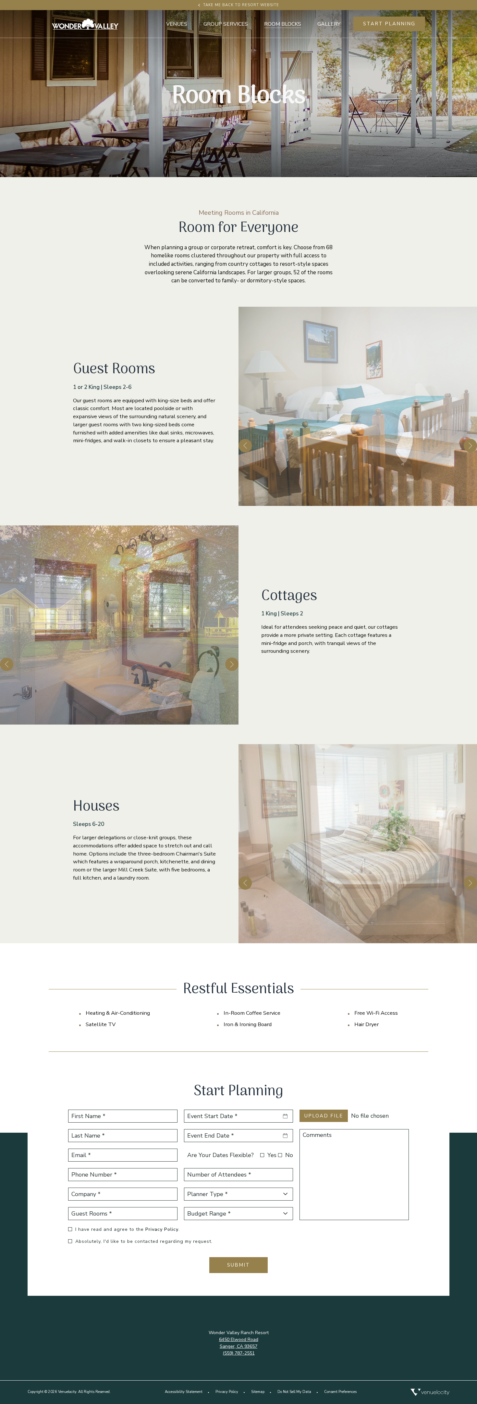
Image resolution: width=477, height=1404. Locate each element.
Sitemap (257, 1391)
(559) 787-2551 (239, 1353)
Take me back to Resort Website (241, 5)
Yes (271, 1155)
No (289, 1155)
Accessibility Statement (183, 1391)
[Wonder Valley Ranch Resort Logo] (85, 24)
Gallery (328, 24)
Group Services (225, 24)
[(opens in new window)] (429, 1392)
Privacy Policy (161, 1229)
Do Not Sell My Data (294, 1391)
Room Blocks (282, 24)
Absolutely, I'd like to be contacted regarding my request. (144, 1241)
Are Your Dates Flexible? (220, 1155)
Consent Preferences (340, 1391)
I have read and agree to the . (127, 1229)
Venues (176, 24)
